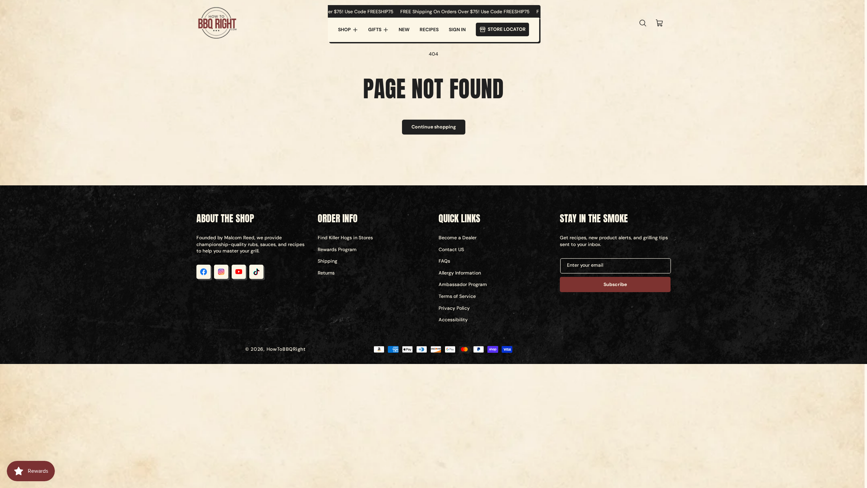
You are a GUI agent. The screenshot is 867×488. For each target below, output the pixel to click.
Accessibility (453, 320)
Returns (326, 273)
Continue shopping (433, 127)
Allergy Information (460, 273)
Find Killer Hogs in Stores (345, 238)
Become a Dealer (458, 238)
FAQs (444, 261)
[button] (348, 30)
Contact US (451, 249)
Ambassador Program (463, 284)
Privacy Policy (454, 308)
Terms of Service (457, 296)
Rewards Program (337, 249)
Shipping (327, 261)
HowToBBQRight (286, 349)
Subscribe (615, 284)
